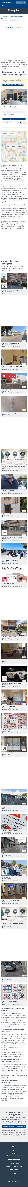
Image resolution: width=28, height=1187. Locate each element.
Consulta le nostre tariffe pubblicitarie (13, 84)
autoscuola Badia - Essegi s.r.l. (10, 413)
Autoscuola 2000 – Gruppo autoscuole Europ (12, 924)
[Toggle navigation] (2, 5)
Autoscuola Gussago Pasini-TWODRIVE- (13, 683)
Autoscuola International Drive (10, 900)
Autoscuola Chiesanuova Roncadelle (12, 537)
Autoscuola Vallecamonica (9, 1001)
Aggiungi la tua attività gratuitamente (14, 1127)
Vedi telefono (14, 119)
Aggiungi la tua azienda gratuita (14, 1155)
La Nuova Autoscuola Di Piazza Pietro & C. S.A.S (13, 806)
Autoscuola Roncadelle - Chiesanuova (12, 366)
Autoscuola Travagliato (10, 107)
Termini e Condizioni (14, 1163)
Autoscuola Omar (7, 729)
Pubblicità (14, 1152)
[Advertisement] (14, 45)
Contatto (14, 1173)
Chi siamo (14, 1150)
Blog (14, 1156)
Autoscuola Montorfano (8, 490)
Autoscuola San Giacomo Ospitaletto (12, 290)
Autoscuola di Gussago (8, 706)
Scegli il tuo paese (15, 1181)
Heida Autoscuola (7, 877)
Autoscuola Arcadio (7, 753)
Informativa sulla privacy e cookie (14, 1166)
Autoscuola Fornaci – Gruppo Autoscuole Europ (13, 466)
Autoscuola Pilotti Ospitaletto (10, 343)
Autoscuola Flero (6, 660)
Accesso (14, 1153)
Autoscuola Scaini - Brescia (9, 830)
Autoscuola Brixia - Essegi (9, 636)
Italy (2, 15)
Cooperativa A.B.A (7, 390)
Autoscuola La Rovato (8, 514)
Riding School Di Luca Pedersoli (10, 560)
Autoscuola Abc (6, 978)
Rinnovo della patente (8, 583)
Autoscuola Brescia (7, 854)
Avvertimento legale (14, 1165)
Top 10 (7, 27)
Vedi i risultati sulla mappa (14, 147)
